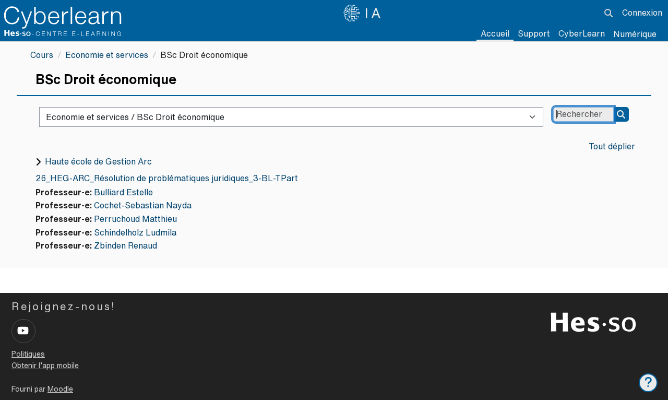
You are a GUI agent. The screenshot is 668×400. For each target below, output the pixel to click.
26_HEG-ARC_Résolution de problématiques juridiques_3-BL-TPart (166, 178)
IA (374, 13)
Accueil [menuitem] (495, 33)
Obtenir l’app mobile (45, 365)
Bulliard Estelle (123, 192)
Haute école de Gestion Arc (98, 161)
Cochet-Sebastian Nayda (143, 205)
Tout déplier (612, 146)
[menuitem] (581, 34)
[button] (608, 13)
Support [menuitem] (534, 33)
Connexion (642, 12)
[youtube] (23, 331)
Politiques (28, 354)
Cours (41, 55)
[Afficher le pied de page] (648, 382)
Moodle (60, 389)
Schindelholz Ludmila (135, 232)
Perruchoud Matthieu (135, 219)
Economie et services (106, 55)
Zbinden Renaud (125, 245)
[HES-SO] (593, 321)
